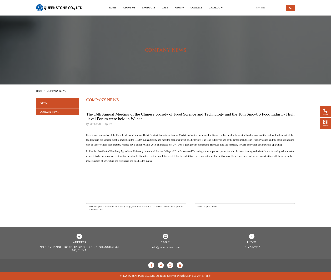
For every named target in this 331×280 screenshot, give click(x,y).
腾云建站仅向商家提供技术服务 (194, 275)
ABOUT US (129, 7)
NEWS (178, 7)
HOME (112, 7)
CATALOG (215, 7)
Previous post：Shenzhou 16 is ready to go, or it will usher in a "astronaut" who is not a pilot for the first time (136, 208)
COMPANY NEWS (49, 112)
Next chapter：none (207, 206)
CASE (165, 7)
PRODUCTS (148, 7)
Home (39, 91)
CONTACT (196, 7)
